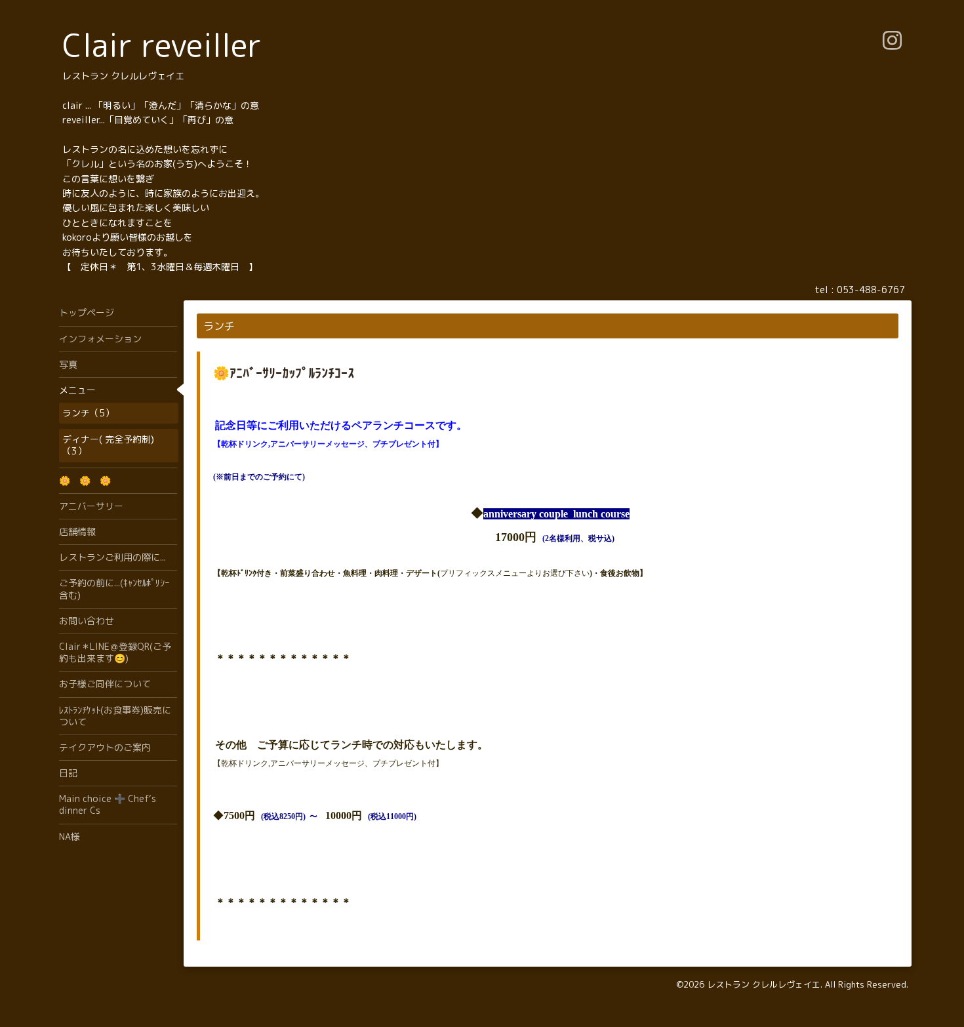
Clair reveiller (162, 45)
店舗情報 (77, 531)
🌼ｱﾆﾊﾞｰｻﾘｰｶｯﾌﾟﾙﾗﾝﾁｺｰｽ (283, 372)
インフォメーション (100, 338)
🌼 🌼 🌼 (85, 480)
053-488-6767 (871, 289)
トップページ (86, 312)
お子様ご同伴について (105, 683)
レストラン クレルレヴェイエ (763, 984)
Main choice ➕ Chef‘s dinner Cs (107, 804)
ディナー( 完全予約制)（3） (108, 445)
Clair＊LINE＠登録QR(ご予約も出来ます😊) (115, 652)
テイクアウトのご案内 (105, 747)
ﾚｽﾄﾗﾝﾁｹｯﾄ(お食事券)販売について (115, 716)
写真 (68, 364)
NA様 (69, 836)
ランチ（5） (88, 413)
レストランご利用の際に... (112, 557)
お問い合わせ (86, 620)
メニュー (77, 390)
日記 (68, 773)
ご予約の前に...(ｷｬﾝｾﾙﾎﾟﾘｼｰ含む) (114, 588)
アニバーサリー (91, 506)
